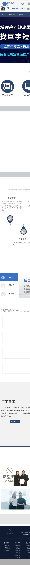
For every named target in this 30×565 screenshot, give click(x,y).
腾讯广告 (18, 547)
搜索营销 (18, 545)
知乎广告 (18, 555)
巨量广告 (18, 548)
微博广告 (18, 552)
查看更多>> (14, 421)
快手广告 (18, 550)
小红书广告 (18, 553)
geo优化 (21, 14)
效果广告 (12, 14)
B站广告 (18, 557)
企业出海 (7, 550)
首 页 (3, 14)
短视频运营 (7, 548)
